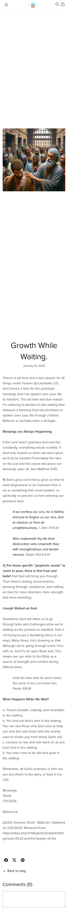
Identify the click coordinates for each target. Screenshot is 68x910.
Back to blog (16, 871)
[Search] (57, 4)
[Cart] (64, 4)
